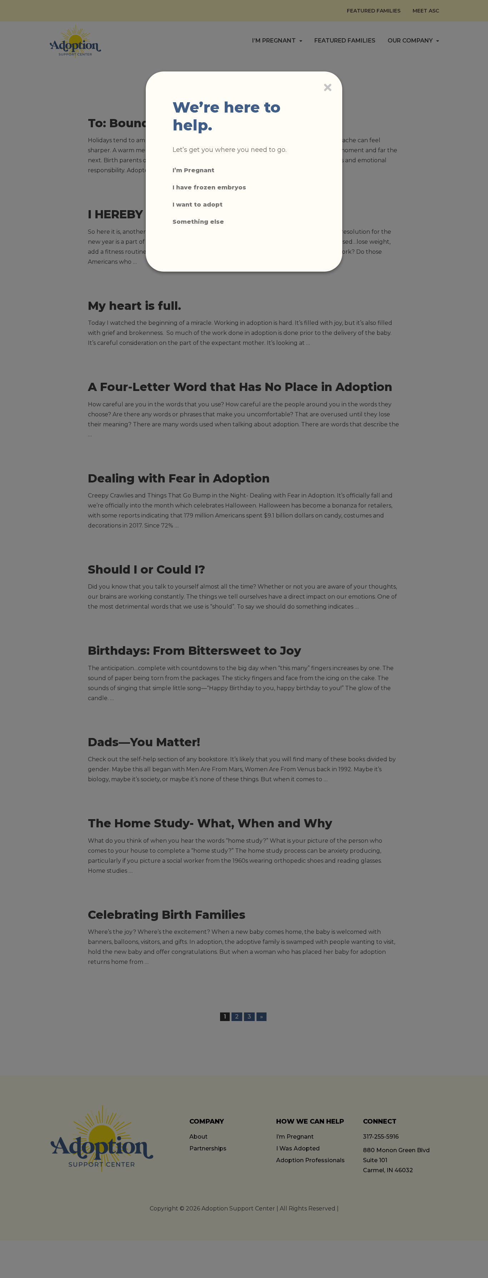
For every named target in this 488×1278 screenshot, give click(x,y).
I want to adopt (198, 204)
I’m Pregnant (193, 170)
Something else (198, 221)
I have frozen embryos (209, 187)
